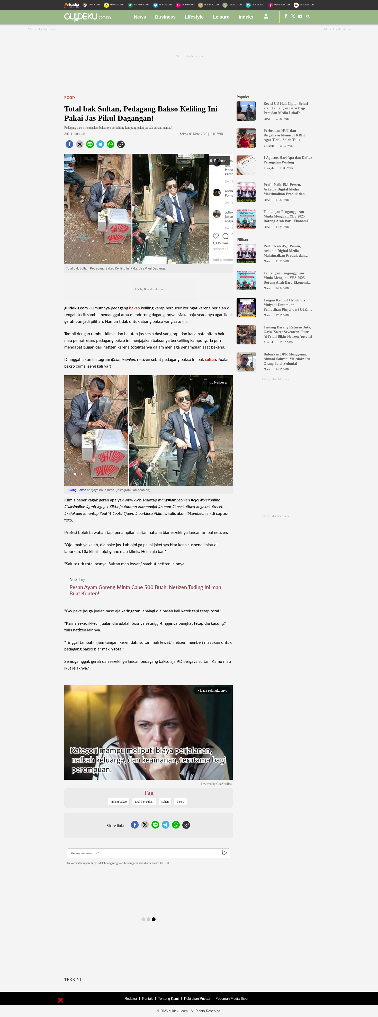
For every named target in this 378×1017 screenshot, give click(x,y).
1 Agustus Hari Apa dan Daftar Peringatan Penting (288, 160)
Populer (243, 97)
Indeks (246, 17)
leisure (221, 17)
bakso (134, 308)
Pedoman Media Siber (231, 999)
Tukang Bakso (76, 490)
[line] (90, 145)
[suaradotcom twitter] (293, 17)
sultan (210, 360)
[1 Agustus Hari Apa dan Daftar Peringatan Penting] (246, 172)
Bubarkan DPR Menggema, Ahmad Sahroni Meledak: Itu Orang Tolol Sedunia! (287, 359)
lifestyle (194, 17)
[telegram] (100, 145)
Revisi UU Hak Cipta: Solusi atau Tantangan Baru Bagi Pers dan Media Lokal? (286, 108)
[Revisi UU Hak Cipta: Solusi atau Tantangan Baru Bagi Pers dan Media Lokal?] (246, 118)
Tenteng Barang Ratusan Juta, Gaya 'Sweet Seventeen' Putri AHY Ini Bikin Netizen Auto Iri (288, 331)
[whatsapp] (110, 145)
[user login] (266, 18)
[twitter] (80, 145)
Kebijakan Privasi (197, 999)
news (140, 17)
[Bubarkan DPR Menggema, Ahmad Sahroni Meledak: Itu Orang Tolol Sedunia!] (246, 369)
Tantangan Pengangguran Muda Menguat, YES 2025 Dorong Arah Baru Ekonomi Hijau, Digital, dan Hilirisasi (286, 216)
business (165, 17)
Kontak (147, 999)
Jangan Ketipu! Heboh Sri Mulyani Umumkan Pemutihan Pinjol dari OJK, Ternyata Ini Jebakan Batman (287, 305)
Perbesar (221, 161)
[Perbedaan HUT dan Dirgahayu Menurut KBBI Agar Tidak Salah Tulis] (246, 145)
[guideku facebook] (286, 17)
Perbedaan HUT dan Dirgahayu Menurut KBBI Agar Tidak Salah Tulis (284, 135)
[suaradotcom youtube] (300, 17)
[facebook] (69, 145)
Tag (149, 792)
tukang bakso (119, 801)
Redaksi (131, 999)
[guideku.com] (87, 20)
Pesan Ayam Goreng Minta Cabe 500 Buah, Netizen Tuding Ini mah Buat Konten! (145, 590)
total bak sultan (144, 801)
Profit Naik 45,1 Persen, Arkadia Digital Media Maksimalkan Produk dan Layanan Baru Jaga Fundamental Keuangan (284, 189)
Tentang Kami (168, 999)
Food (69, 98)
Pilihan (242, 239)
